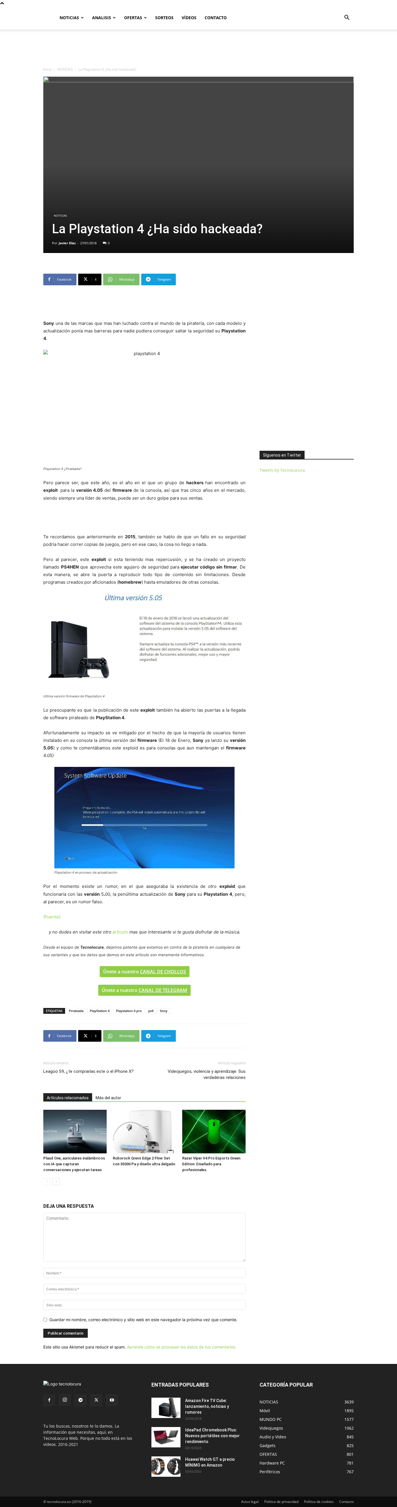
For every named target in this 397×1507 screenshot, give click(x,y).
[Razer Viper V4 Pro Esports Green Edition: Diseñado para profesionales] (214, 1131)
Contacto (346, 1501)
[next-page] (56, 1181)
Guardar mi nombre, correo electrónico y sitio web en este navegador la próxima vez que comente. (143, 1319)
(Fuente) (51, 917)
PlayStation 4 (100, 1011)
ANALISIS (101, 17)
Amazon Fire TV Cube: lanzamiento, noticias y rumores (207, 1406)
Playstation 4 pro (129, 1011)
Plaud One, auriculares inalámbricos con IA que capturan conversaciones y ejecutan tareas (74, 1164)
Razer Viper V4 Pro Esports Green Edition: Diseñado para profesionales (211, 1164)
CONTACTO (216, 17)
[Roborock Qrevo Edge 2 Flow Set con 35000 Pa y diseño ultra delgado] (144, 1131)
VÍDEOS (189, 17)
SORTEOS (164, 17)
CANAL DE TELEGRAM (163, 990)
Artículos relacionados (68, 1097)
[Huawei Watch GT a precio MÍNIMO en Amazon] (165, 1466)
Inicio (47, 69)
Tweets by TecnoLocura (282, 470)
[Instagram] (65, 1400)
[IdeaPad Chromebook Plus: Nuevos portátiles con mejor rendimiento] (165, 1437)
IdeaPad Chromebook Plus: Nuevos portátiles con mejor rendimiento (212, 1436)
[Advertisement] (198, 49)
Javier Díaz (67, 243)
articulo (120, 932)
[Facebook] (49, 1400)
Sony (163, 1011)
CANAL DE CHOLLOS (163, 971)
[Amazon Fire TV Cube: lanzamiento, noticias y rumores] (165, 1408)
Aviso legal (250, 1501)
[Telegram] (80, 1400)
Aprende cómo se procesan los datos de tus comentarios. (181, 1346)
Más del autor (108, 1097)
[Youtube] (112, 1400)
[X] (96, 1400)
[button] (347, 18)
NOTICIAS (69, 17)
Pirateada (76, 1011)
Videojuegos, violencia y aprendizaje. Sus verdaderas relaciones (207, 1074)
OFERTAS (133, 17)
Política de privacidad (281, 1501)
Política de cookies (319, 1501)
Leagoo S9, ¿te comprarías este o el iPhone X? (88, 1071)
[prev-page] (47, 1181)
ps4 (150, 1011)
